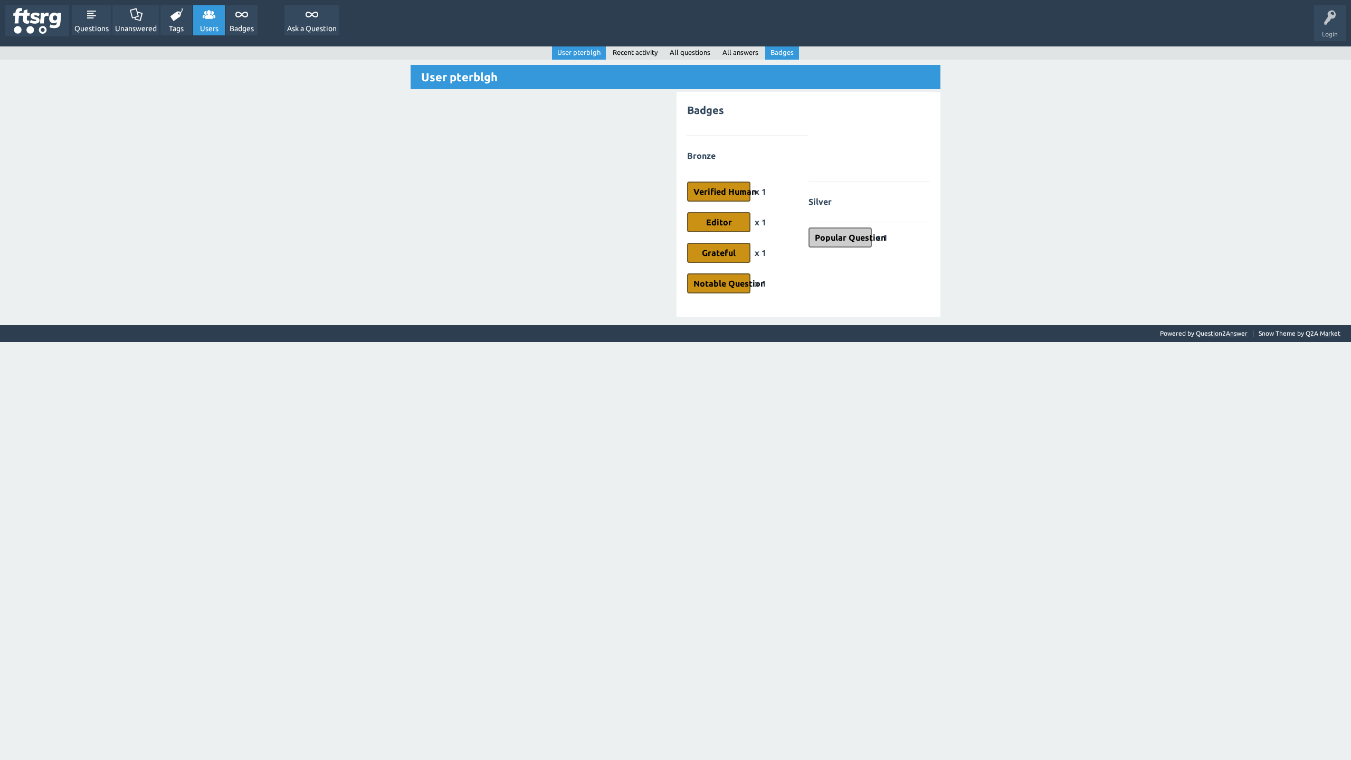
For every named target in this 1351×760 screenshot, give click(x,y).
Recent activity (635, 52)
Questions (91, 28)
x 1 (760, 191)
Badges (242, 28)
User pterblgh (579, 52)
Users (209, 28)
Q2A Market (1323, 333)
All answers (740, 52)
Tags (176, 28)
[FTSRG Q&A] (37, 20)
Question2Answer (1222, 333)
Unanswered (136, 28)
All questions (690, 52)
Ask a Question (312, 28)
